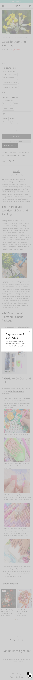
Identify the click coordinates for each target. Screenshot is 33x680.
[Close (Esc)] (29, 331)
